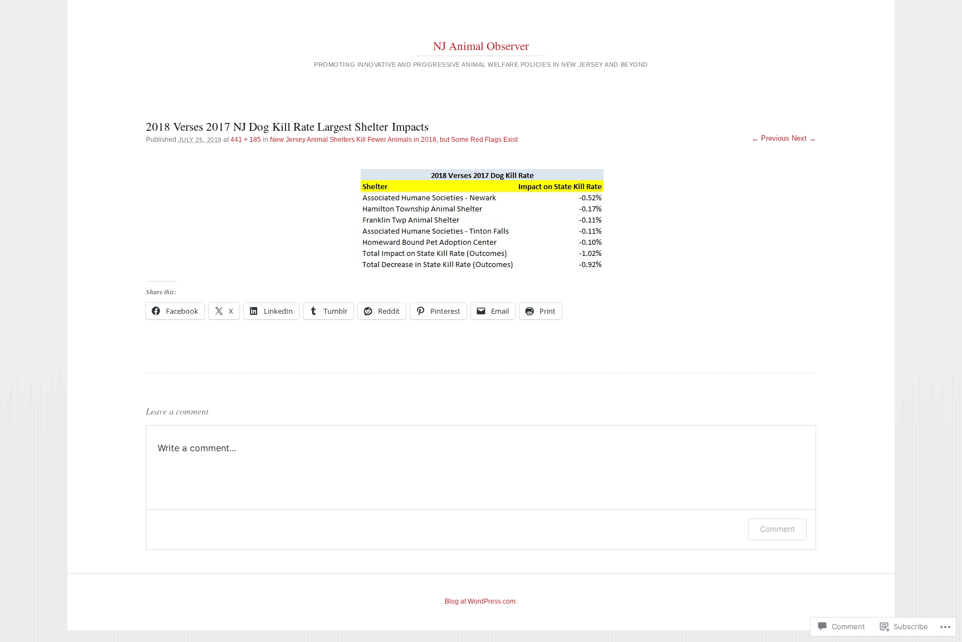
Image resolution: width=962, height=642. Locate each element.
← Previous (770, 138)
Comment (777, 529)
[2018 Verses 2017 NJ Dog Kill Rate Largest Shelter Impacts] (481, 219)
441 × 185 (245, 140)
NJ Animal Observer (481, 45)
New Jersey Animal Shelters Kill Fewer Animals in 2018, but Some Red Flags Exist (394, 140)
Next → (804, 138)
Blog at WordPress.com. (481, 601)
